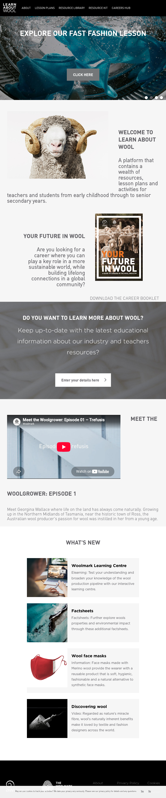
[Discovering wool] (47, 718)
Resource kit (98, 8)
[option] (83, 58)
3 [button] (156, 97)
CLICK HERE (83, 74)
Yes (142, 791)
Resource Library (72, 8)
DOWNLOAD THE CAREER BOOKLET (124, 298)
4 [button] (161, 97)
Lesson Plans (45, 8)
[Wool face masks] (47, 670)
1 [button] (146, 97)
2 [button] (151, 97)
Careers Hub (121, 8)
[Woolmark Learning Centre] (47, 577)
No (149, 791)
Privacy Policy (128, 783)
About (26, 8)
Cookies (153, 783)
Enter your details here (80, 380)
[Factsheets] (47, 622)
